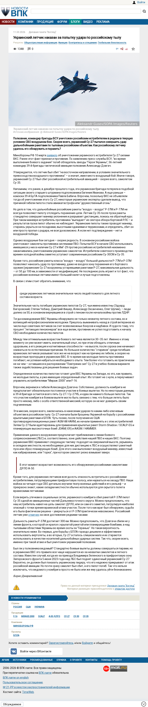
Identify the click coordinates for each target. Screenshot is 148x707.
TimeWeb (28, 692)
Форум (62, 21)
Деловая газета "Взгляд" (42, 32)
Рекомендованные (41, 660)
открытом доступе (125, 588)
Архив (5, 660)
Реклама (103, 21)
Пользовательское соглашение (23, 682)
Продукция (45, 21)
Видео (88, 21)
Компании (25, 21)
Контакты (91, 660)
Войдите (87, 642)
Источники (19, 660)
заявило (52, 155)
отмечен (33, 514)
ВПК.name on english (16, 677)
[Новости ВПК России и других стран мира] (14, 15)
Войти (141, 2)
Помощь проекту (111, 660)
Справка (61, 660)
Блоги (75, 21)
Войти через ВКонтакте (35, 651)
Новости (8, 21)
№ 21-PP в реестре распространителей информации (36, 687)
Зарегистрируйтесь (61, 642)
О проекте (76, 660)
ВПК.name (45, 672)
